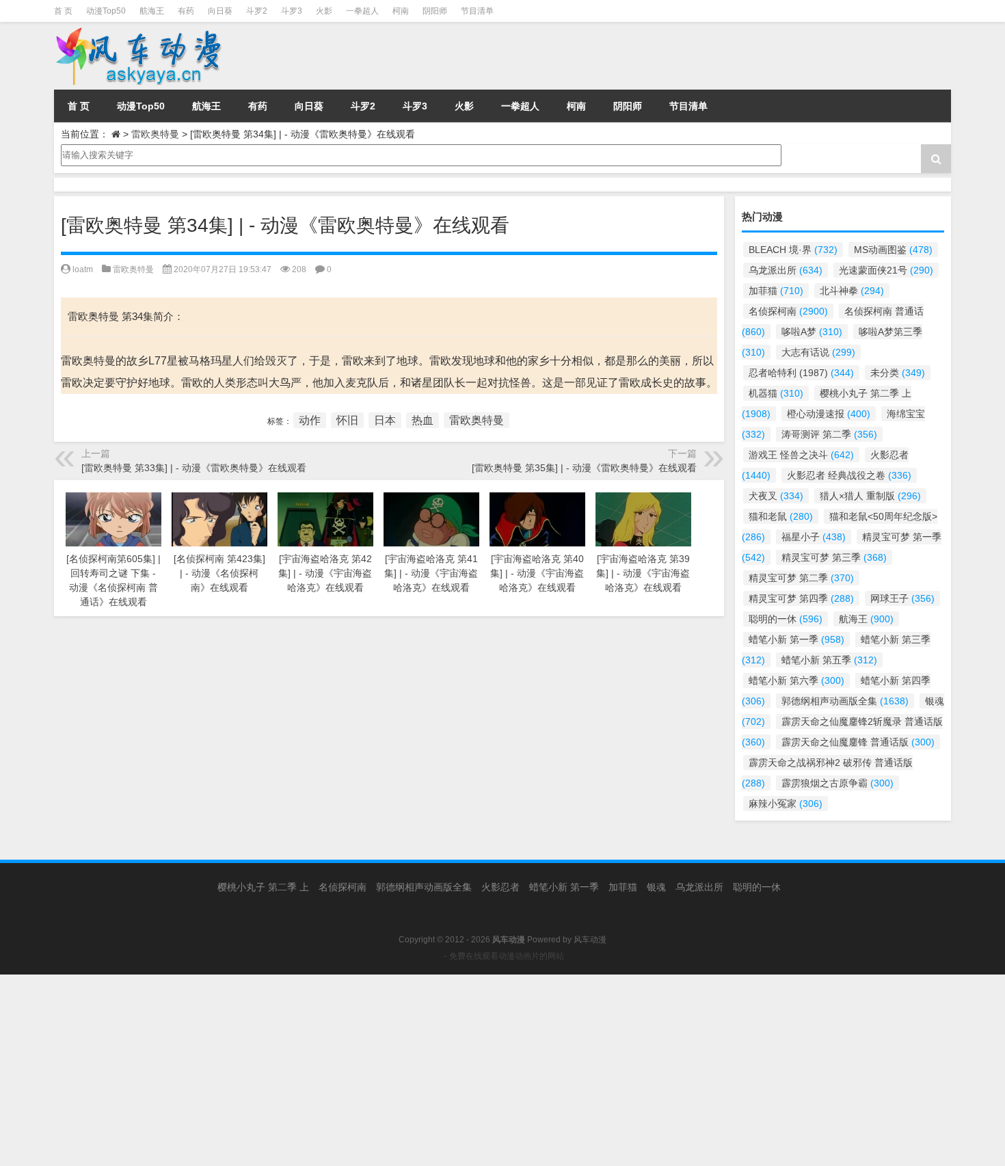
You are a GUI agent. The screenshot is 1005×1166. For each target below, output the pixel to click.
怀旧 (347, 420)
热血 (422, 420)
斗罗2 (256, 11)
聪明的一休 (785, 618)
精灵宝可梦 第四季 (801, 598)
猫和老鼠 (781, 516)
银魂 (656, 887)
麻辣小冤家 (785, 803)
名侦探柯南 (788, 311)
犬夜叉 (776, 495)
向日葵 (220, 11)
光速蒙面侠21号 (886, 270)
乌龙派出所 (785, 270)
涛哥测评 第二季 (829, 434)
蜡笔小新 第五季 (829, 659)
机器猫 (776, 393)
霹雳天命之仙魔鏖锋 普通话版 (858, 742)
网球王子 (902, 598)
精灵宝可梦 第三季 (834, 557)
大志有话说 (818, 352)
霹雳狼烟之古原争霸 (837, 783)
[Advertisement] (410, 1070)
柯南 (400, 11)
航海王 (151, 11)
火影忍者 (500, 887)
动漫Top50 (106, 11)
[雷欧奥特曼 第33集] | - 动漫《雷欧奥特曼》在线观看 (193, 467)
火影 (324, 11)
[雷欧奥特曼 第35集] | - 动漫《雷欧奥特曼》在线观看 (584, 467)
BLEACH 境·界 (793, 249)
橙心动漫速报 (828, 413)
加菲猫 (776, 290)
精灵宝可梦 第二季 (801, 577)
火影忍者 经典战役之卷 (849, 475)
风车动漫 (590, 939)
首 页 (63, 11)
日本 (385, 420)
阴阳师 (435, 11)
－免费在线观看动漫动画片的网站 (502, 956)
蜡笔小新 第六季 (796, 680)
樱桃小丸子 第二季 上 (263, 887)
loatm (82, 269)
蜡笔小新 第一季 (796, 639)
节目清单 (477, 11)
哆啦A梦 (811, 331)
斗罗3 (291, 11)
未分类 (897, 372)
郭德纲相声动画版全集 (845, 700)
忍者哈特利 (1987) (801, 372)
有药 (186, 11)
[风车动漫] (194, 56)
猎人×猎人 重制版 (870, 495)
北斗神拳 (852, 290)
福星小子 (813, 536)
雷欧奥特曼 (155, 134)
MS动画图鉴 (893, 249)
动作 (310, 420)
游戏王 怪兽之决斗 (801, 454)
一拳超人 (362, 11)
